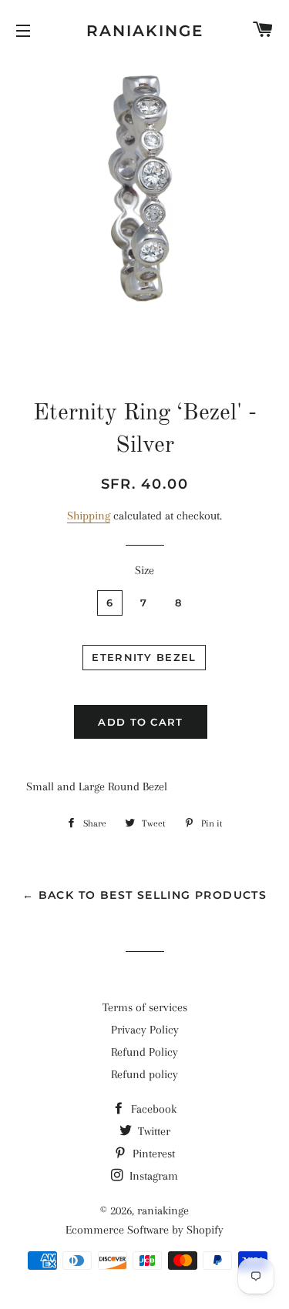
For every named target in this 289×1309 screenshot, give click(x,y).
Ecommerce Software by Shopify (144, 1230)
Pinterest (152, 1153)
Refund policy (144, 1074)
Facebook (152, 1109)
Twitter (152, 1131)
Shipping (88, 516)
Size (144, 570)
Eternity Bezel (144, 657)
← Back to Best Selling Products (144, 895)
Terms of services (144, 1007)
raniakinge (144, 31)
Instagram (152, 1176)
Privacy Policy (145, 1030)
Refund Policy (144, 1052)
